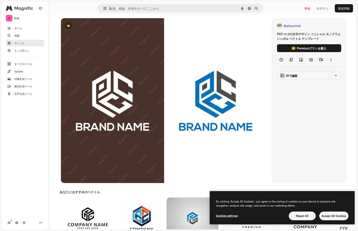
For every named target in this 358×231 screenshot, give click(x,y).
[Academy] (16, 222)
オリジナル (89, 26)
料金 (307, 8)
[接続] (9, 222)
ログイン (322, 8)
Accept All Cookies (334, 216)
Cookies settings (227, 216)
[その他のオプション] (331, 59)
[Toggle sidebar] (40, 8)
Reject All (302, 216)
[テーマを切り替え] (24, 222)
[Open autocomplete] (103, 8)
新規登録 (344, 8)
